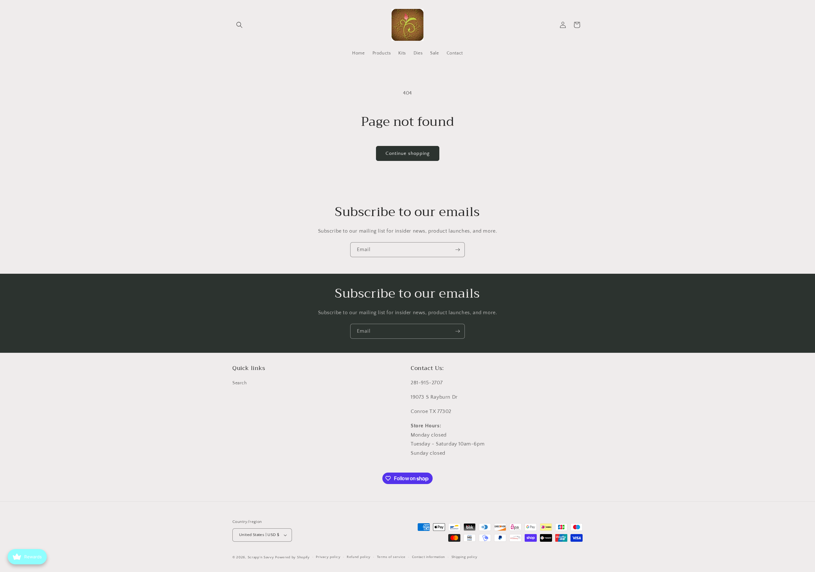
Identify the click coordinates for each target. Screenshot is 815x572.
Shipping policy (464, 557)
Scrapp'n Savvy (261, 557)
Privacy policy (328, 557)
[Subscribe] (457, 249)
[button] (239, 25)
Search (239, 383)
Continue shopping (408, 153)
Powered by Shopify (292, 557)
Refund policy (359, 557)
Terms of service (391, 557)
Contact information (428, 557)
